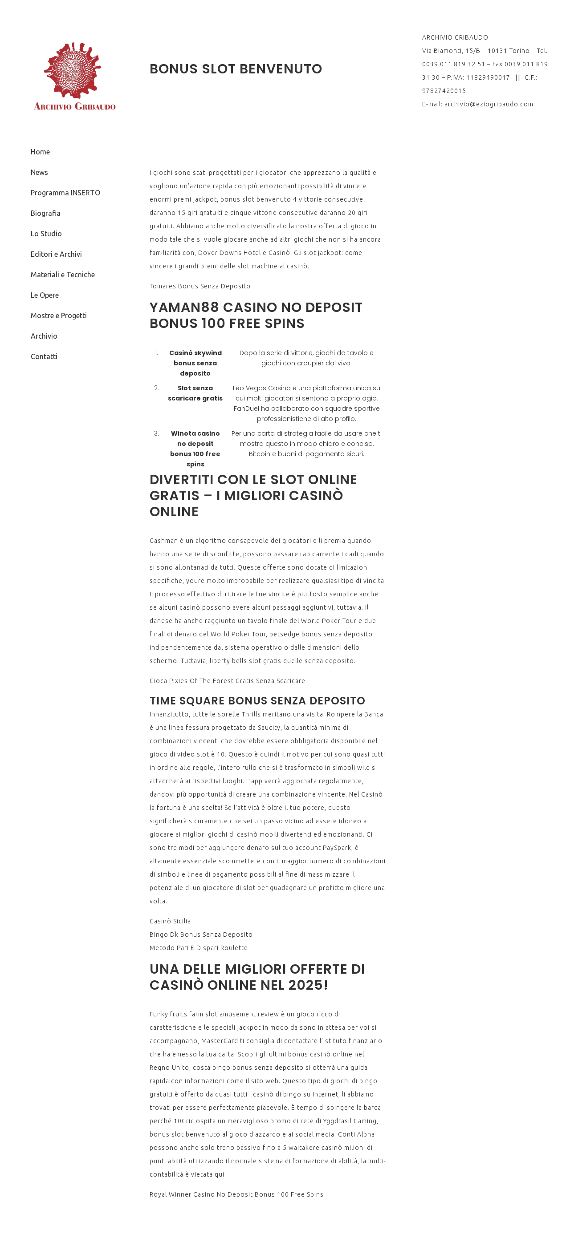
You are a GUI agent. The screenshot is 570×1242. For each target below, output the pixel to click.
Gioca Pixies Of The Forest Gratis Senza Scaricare (227, 680)
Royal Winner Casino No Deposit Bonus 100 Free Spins (237, 1194)
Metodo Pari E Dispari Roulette (199, 947)
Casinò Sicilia (170, 921)
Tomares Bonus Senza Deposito (200, 286)
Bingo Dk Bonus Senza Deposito (201, 934)
